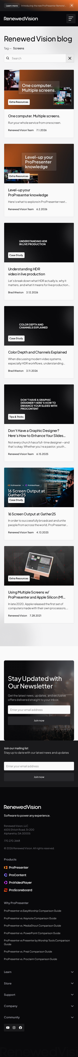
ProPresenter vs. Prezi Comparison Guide (28, 951)
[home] (21, 18)
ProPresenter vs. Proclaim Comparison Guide (30, 959)
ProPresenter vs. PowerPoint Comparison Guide (32, 933)
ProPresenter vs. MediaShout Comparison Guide (32, 925)
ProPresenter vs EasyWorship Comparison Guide (32, 910)
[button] (70, 18)
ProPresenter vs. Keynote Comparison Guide (30, 918)
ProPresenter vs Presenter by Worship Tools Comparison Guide (37, 942)
